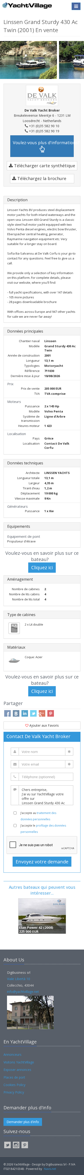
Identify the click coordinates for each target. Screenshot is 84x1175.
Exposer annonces (17, 1069)
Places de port (14, 1077)
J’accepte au (38, 816)
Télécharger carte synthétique (44, 165)
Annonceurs (12, 1054)
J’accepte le (43, 829)
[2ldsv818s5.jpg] (29, 59)
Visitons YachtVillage (19, 1062)
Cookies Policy (14, 1085)
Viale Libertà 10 (18, 979)
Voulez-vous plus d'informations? (43, 142)
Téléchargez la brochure (41, 178)
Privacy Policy (14, 1092)
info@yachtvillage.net (23, 991)
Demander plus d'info (23, 1122)
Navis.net (50, 1169)
